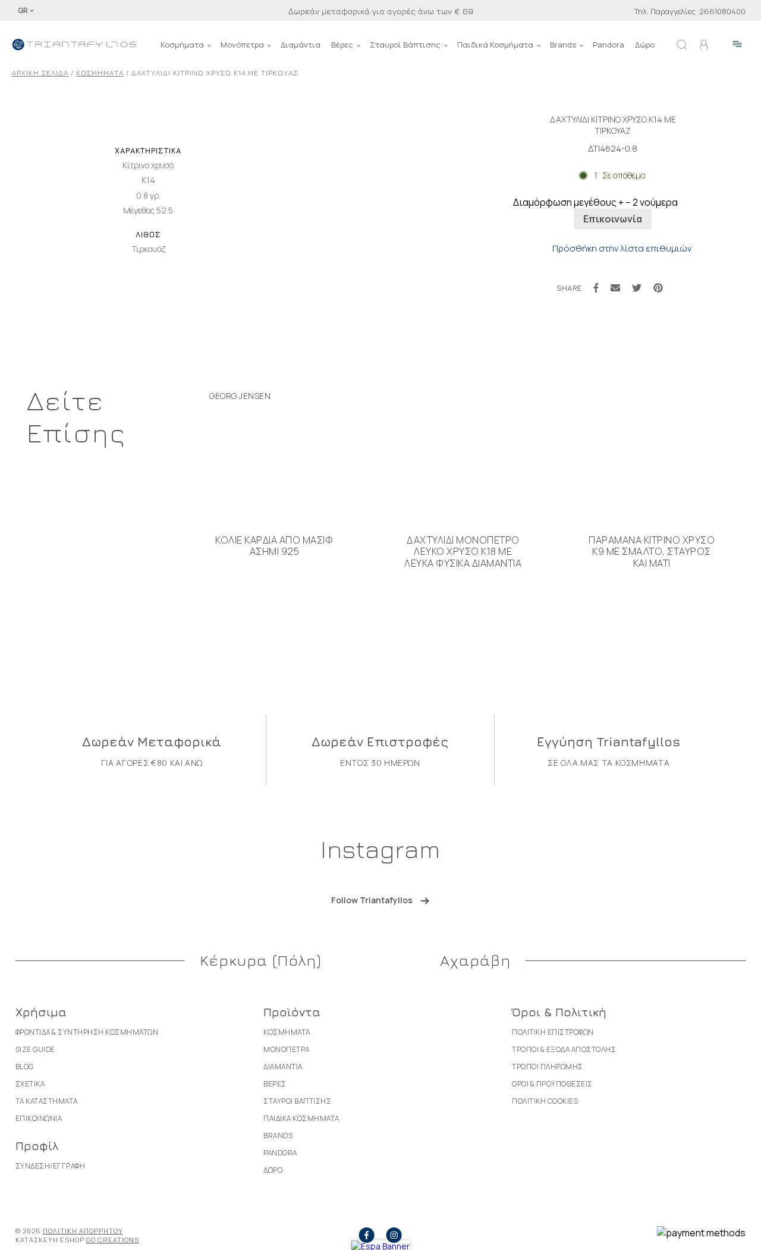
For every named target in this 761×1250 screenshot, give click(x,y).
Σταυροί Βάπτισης (405, 44)
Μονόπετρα (242, 44)
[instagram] (394, 1235)
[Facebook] (596, 287)
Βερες (275, 1084)
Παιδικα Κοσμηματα (301, 1118)
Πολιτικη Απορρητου (83, 1230)
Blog (24, 1066)
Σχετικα (30, 1084)
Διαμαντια (283, 1066)
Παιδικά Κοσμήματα (495, 44)
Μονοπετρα (286, 1049)
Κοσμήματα (182, 44)
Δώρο (645, 44)
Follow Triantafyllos (372, 900)
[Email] (615, 287)
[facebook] (367, 1235)
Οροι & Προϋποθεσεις (552, 1084)
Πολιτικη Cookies (545, 1101)
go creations (112, 1239)
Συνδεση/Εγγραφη (50, 1166)
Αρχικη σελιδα (40, 72)
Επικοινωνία (612, 218)
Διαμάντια (300, 44)
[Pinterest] (658, 287)
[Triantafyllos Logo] (74, 44)
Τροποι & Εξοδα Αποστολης (564, 1049)
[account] (703, 44)
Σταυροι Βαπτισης (297, 1101)
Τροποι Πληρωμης (547, 1066)
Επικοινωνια (38, 1118)
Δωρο (272, 1170)
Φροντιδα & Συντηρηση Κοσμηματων (87, 1032)
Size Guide (35, 1049)
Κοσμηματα (100, 72)
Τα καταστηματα (46, 1101)
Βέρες (342, 44)
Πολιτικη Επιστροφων (553, 1032)
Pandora (608, 44)
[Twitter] (636, 287)
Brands (563, 44)
